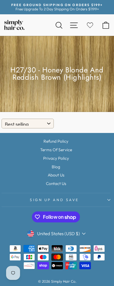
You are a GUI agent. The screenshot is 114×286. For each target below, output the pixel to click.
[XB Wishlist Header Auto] (90, 25)
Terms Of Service (56, 149)
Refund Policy (55, 141)
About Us (56, 175)
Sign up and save (54, 199)
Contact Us (56, 183)
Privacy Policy (56, 158)
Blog (56, 166)
